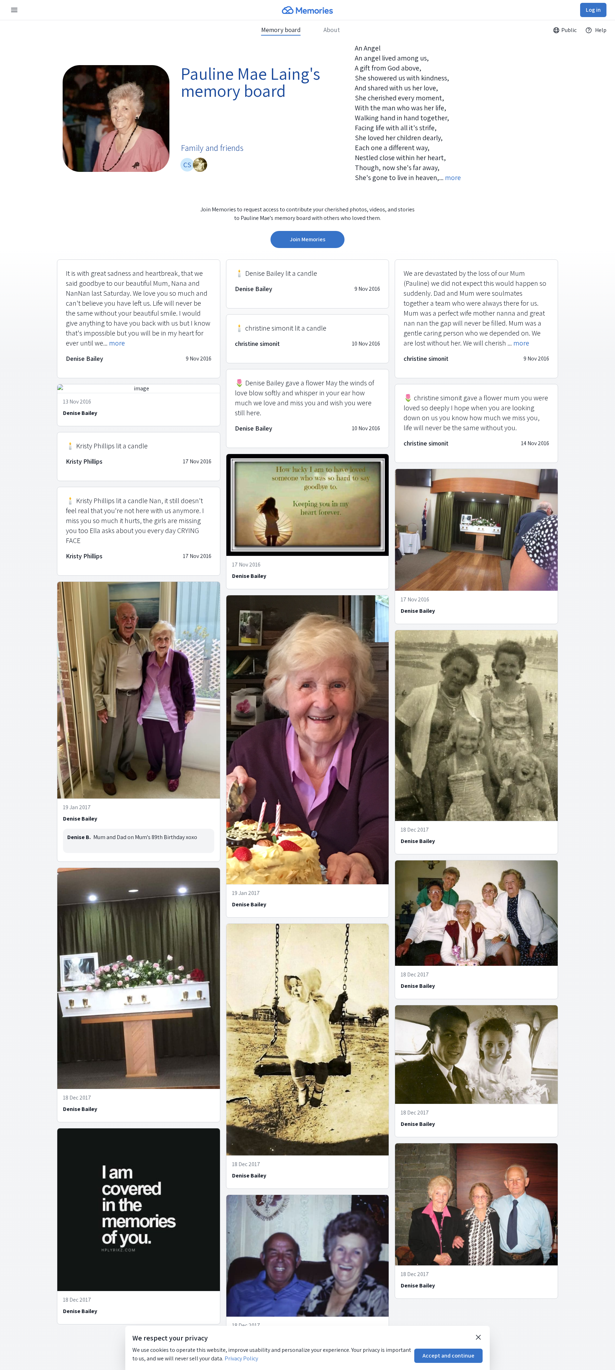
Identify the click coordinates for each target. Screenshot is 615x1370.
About (332, 30)
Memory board (281, 30)
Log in (593, 10)
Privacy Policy (241, 1358)
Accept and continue (448, 1355)
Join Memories (307, 239)
